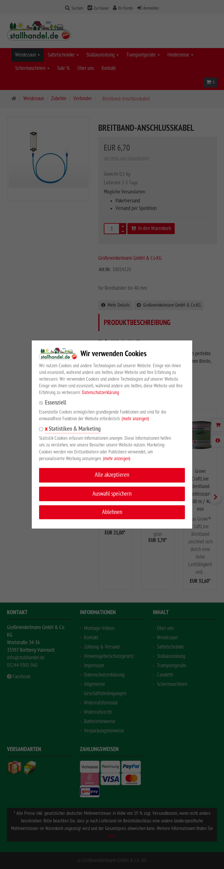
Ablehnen (112, 512)
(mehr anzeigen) (135, 418)
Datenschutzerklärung (100, 392)
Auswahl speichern (112, 493)
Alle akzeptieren (112, 474)
